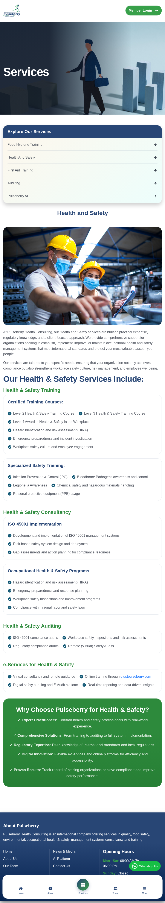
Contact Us (61, 866)
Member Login (140, 10)
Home (7, 851)
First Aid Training (20, 170)
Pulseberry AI (18, 196)
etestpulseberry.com (136, 676)
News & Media (64, 851)
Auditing (14, 183)
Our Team (10, 866)
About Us (10, 859)
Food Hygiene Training (25, 144)
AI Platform (61, 859)
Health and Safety (21, 157)
